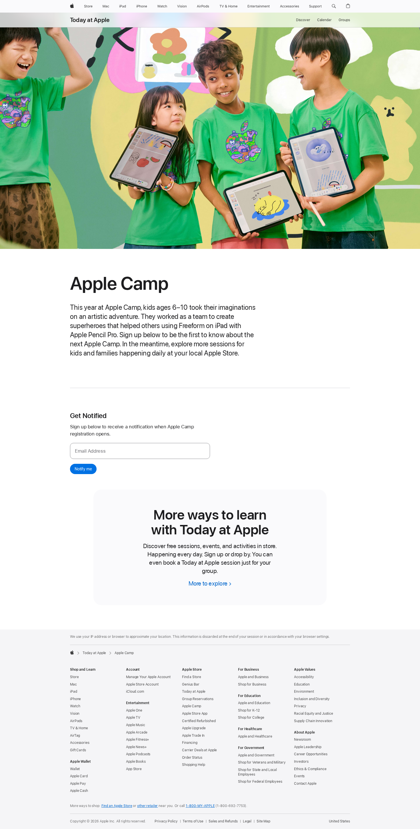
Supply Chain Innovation (313, 721)
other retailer (147, 806)
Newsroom (302, 740)
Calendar (324, 20)
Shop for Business (252, 684)
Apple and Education (254, 703)
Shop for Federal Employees (260, 782)
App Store (134, 769)
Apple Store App (194, 714)
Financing (189, 743)
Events (299, 776)
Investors (301, 762)
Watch (75, 706)
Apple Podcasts (138, 754)
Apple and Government (256, 755)
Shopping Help (193, 765)
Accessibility (304, 677)
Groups (344, 20)
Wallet (75, 769)
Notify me (83, 469)
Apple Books (136, 762)
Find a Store (191, 677)
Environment (304, 692)
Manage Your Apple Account (148, 677)
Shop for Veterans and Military (261, 762)
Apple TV (133, 718)
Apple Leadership (307, 747)
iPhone (75, 699)
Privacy (300, 706)
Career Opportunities (310, 754)
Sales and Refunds (223, 821)
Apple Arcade (136, 732)
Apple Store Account (142, 684)
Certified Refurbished (198, 721)
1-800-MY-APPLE (200, 806)
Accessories (79, 743)
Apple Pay (78, 784)
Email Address (90, 451)
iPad (73, 692)
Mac (73, 684)
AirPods (76, 721)
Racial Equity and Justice (313, 714)
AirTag (75, 736)
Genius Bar (190, 684)
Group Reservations (197, 699)
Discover (303, 20)
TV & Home (79, 728)
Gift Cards (78, 750)
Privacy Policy (166, 821)
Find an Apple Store (116, 806)
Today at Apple (89, 20)
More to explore (208, 583)
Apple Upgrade (193, 728)
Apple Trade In (193, 736)
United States (339, 821)
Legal (247, 821)
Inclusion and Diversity (312, 699)
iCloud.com (135, 692)
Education (302, 684)
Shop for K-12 (248, 710)
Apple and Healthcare (255, 736)
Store (74, 677)
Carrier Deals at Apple (199, 750)
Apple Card (79, 776)
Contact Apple (305, 784)
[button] (333, 6)
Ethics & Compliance (310, 769)
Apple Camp (191, 706)
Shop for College (251, 718)
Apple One (134, 710)
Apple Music (135, 725)
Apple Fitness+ (137, 740)
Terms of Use (193, 821)
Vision (74, 714)
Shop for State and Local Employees (257, 772)
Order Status (192, 758)
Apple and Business (253, 677)
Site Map (263, 821)
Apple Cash (79, 791)
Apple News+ (136, 747)
